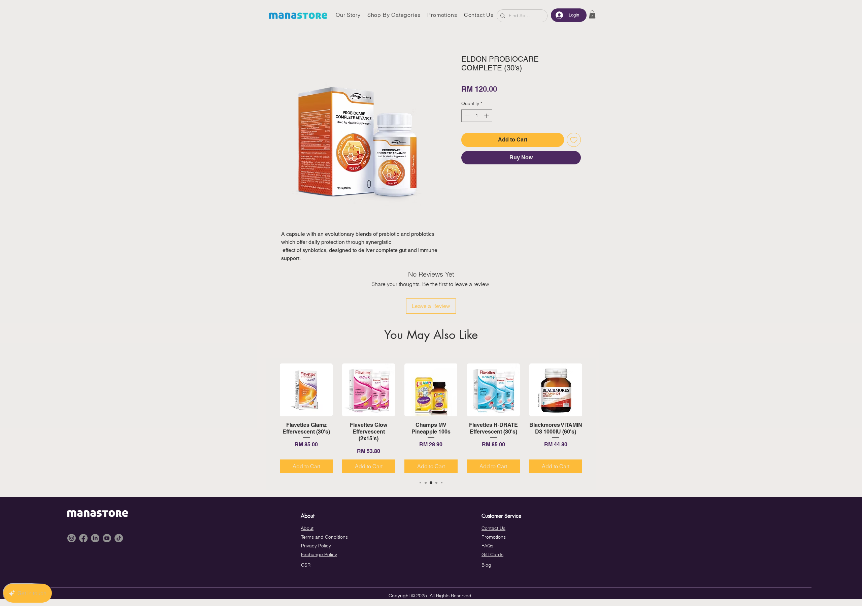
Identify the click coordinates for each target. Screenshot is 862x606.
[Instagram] (71, 538)
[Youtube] (107, 538)
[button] (592, 14)
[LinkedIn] (95, 538)
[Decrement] (466, 116)
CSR (305, 565)
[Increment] (487, 116)
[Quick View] (306, 389)
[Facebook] (83, 538)
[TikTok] (118, 538)
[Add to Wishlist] (574, 140)
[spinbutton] (477, 116)
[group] (431, 418)
